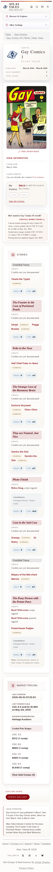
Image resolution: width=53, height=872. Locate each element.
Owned (13, 195)
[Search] (37, 6)
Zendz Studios (42, 862)
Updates (46, 843)
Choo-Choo (31, 409)
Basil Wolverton (19, 610)
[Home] (31, 6)
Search (28, 843)
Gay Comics (20, 34)
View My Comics (16, 201)
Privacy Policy (26, 868)
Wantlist (24, 195)
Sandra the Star (20, 451)
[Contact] (42, 6)
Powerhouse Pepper (22, 628)
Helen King (17, 488)
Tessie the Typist (20, 279)
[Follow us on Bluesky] (42, 855)
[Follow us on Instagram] (29, 855)
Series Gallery (17, 797)
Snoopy (15, 537)
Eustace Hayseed (21, 405)
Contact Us (17, 843)
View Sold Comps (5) (23, 774)
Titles (8, 34)
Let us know (38, 177)
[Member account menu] (47, 6)
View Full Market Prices (32, 220)
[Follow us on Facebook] (36, 855)
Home (5, 843)
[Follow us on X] (23, 855)
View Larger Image (30, 152)
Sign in (22, 185)
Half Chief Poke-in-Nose (24, 363)
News (37, 843)
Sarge (14, 324)
